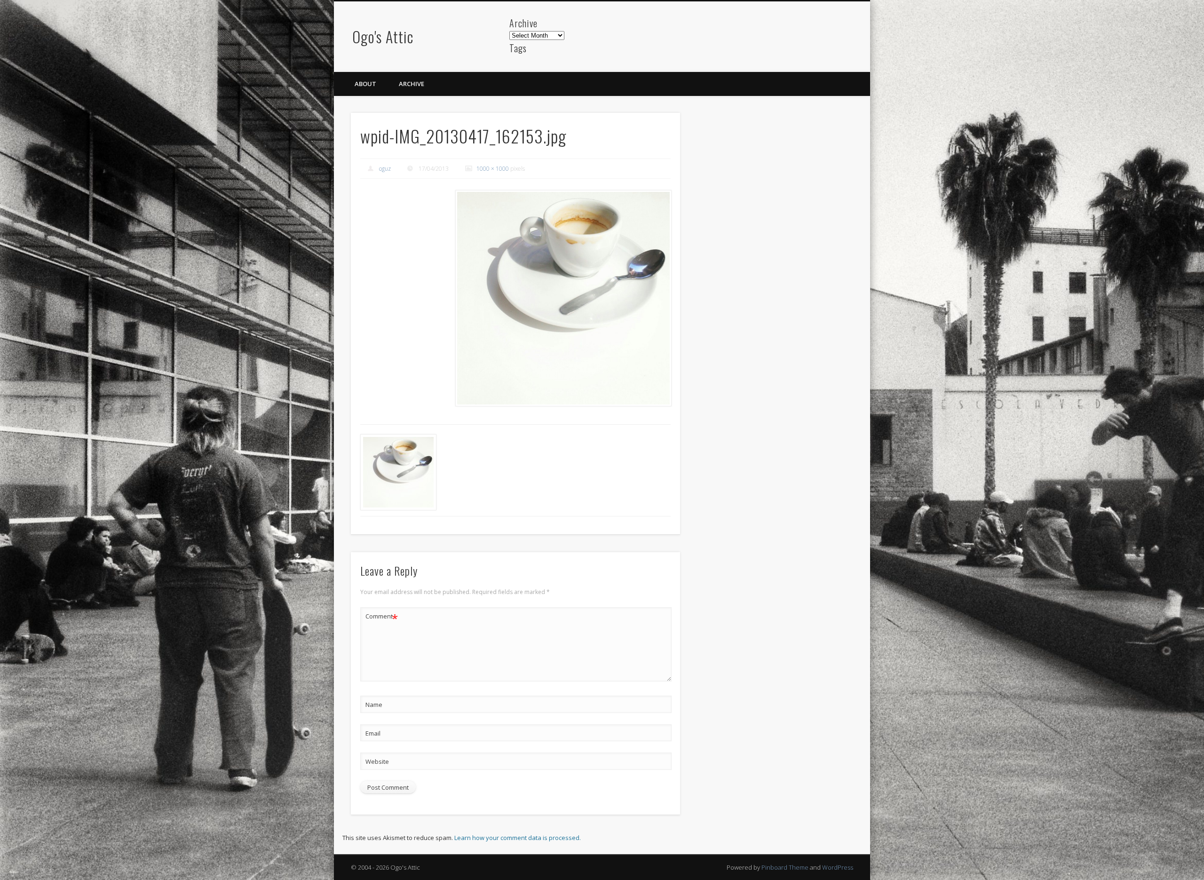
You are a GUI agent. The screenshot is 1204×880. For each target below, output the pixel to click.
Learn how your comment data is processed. (517, 837)
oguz (385, 169)
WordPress (837, 867)
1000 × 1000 (492, 169)
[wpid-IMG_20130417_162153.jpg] (563, 298)
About (365, 83)
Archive (411, 83)
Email (372, 733)
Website (377, 761)
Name (373, 704)
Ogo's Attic (382, 36)
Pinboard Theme (784, 867)
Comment (381, 617)
